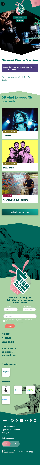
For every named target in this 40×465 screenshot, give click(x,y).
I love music (7, 195)
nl (6, 444)
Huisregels (5, 433)
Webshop (8, 342)
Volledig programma (20, 212)
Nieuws (6, 338)
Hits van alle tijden (10, 131)
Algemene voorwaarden (11, 430)
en (15, 444)
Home (6, 334)
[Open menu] (35, 3)
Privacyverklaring (8, 427)
